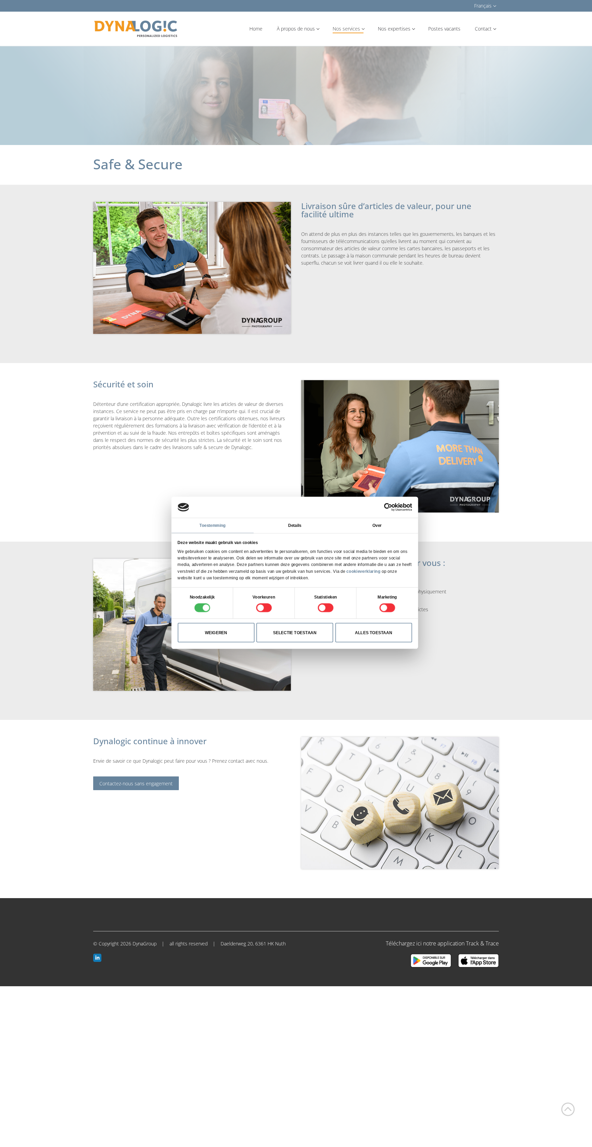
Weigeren (216, 632)
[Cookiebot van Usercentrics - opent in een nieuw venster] (388, 507)
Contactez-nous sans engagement (136, 783)
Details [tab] (294, 525)
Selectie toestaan (295, 632)
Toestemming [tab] (212, 525)
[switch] (264, 607)
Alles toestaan (373, 632)
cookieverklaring (363, 571)
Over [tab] (377, 525)
